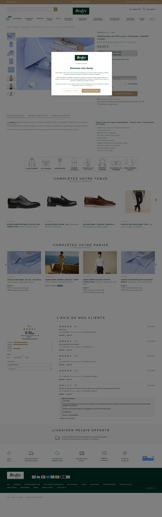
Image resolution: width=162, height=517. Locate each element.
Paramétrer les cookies (71, 90)
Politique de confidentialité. (86, 85)
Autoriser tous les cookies (91, 90)
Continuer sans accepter (81, 63)
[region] (81, 74)
